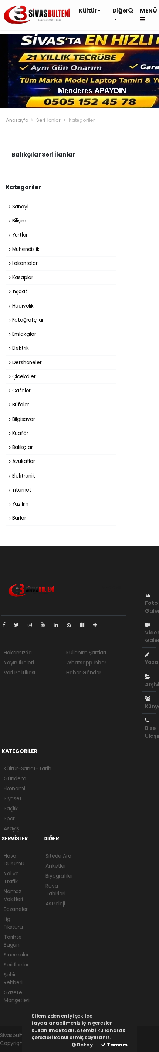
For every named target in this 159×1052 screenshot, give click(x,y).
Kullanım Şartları (86, 652)
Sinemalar (16, 954)
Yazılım (19, 503)
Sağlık (11, 808)
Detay (84, 1044)
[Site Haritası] (85, 625)
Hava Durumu (14, 859)
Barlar (18, 518)
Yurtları (20, 234)
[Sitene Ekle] (98, 625)
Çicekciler (23, 376)
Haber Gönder (83, 672)
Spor (9, 818)
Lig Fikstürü (13, 923)
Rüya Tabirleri (55, 889)
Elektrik (20, 348)
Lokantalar (24, 263)
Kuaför (19, 433)
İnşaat (19, 291)
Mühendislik (25, 249)
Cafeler (21, 390)
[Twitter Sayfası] (19, 625)
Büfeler (20, 404)
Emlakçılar (23, 334)
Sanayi (19, 206)
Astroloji (55, 903)
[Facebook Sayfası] (7, 625)
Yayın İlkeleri (19, 662)
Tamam (117, 1044)
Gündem (15, 778)
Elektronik (23, 475)
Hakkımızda (18, 652)
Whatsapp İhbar (86, 662)
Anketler (55, 866)
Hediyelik (22, 305)
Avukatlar (23, 461)
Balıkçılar (22, 447)
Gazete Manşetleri (17, 996)
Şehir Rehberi (13, 978)
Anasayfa (17, 120)
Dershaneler (26, 362)
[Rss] (72, 625)
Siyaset (13, 798)
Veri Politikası (19, 672)
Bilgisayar (23, 419)
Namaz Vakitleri (13, 895)
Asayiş (11, 828)
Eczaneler (16, 909)
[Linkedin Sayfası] (59, 625)
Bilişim (18, 220)
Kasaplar (22, 277)
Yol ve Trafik (11, 877)
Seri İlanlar (48, 120)
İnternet (21, 489)
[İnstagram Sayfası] (33, 625)
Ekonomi (14, 788)
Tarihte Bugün (13, 940)
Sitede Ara (58, 856)
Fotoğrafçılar (27, 320)
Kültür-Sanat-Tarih (27, 768)
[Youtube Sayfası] (46, 625)
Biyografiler (59, 876)
